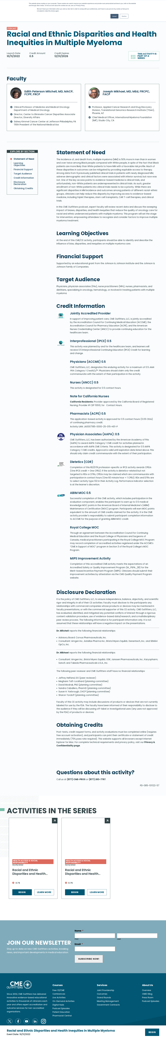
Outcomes (102, 994)
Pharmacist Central (62, 1015)
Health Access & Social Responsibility (25, 861)
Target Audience (23, 173)
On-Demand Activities (63, 1001)
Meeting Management (108, 1001)
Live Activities (59, 997)
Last (119, 939)
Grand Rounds (104, 997)
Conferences (59, 994)
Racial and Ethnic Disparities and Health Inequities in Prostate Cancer (29, 872)
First (76, 939)
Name (79, 930)
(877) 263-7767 (97, 779)
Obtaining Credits (23, 188)
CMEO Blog (147, 994)
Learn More (44, 892)
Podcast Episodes (61, 1008)
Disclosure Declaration (20, 183)
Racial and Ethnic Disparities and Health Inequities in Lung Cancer (84, 872)
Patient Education (61, 1012)
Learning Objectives (19, 164)
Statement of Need (24, 158)
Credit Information (24, 177)
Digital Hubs (58, 1004)
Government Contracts (108, 1004)
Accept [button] (114, 16)
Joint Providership (105, 990)
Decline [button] (124, 16)
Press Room (147, 997)
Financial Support (23, 169)
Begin (152, 1032)
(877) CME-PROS (76, 779)
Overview (146, 990)
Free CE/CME (58, 990)
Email (79, 944)
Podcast (12, 28)
